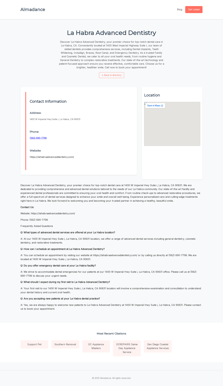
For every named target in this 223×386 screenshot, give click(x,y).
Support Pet (34, 344)
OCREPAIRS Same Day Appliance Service (127, 348)
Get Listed (193, 9)
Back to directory (112, 75)
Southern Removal (65, 344)
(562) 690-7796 (38, 137)
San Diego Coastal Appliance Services (158, 346)
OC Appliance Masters (96, 346)
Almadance (32, 9)
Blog (179, 9)
